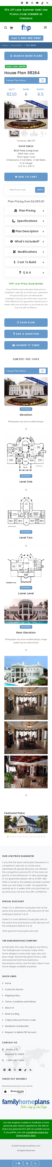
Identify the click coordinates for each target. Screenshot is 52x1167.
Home (4, 45)
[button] (7, 836)
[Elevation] (26, 114)
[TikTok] (42, 3)
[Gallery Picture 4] (26, 772)
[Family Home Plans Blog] (47, 3)
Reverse (27, 409)
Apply (40, 190)
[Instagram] (32, 3)
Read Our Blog (12, 1013)
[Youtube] (37, 3)
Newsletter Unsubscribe (17, 1026)
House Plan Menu (16, 80)
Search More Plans (27, 56)
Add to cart (27, 176)
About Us (9, 1007)
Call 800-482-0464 (26, 38)
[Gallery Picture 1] (26, 671)
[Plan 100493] (26, 824)
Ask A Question (27, 334)
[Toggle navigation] (42, 80)
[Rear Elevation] (26, 611)
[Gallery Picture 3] (26, 737)
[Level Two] (26, 512)
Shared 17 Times (27, 345)
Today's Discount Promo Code (20, 1020)
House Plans (16, 45)
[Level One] (26, 453)
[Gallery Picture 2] (26, 703)
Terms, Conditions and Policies (20, 1001)
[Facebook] (27, 3)
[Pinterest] (22, 3)
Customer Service (14, 989)
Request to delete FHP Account (20, 1032)
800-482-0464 (29, 359)
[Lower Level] (26, 568)
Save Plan (27, 322)
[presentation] (6, 824)
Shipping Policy (12, 995)
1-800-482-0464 (15, 1060)
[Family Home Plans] (26, 28)
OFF (33, 141)
